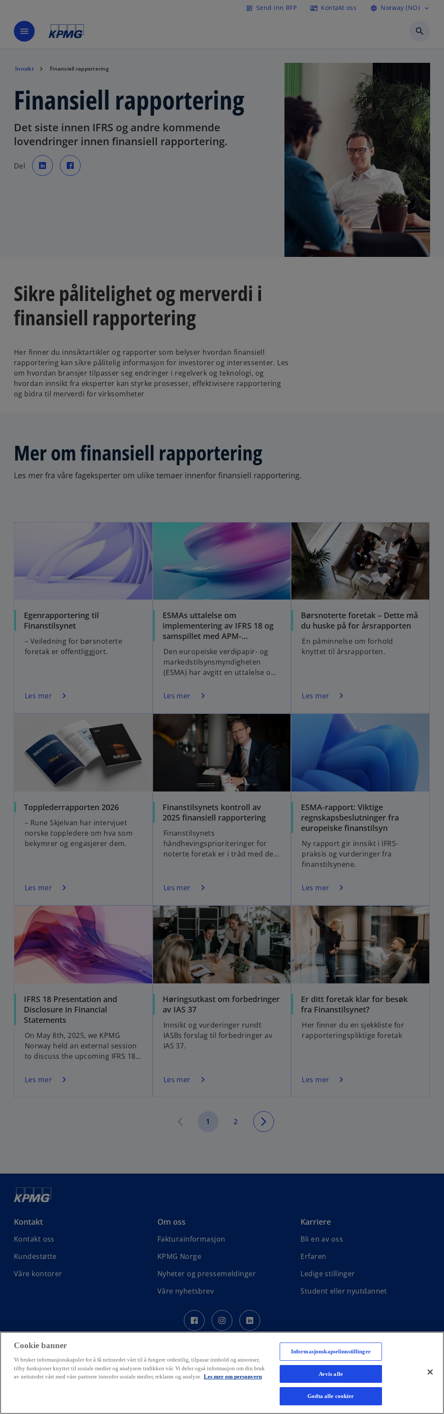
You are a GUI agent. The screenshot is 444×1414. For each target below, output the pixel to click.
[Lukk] (430, 1372)
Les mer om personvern (233, 1376)
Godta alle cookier (330, 1396)
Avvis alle (331, 1374)
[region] (222, 1373)
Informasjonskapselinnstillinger (331, 1351)
